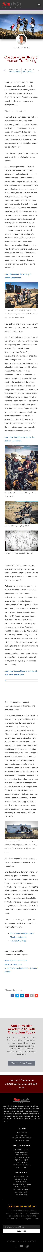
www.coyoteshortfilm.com (16, 961)
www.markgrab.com (13, 964)
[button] (39, 5)
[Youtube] (21, 1246)
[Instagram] (27, 1246)
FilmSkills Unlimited (18, 941)
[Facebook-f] (15, 1246)
